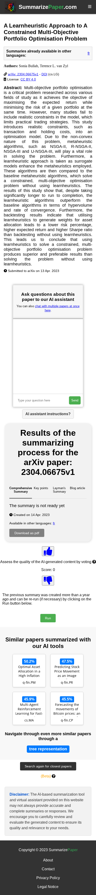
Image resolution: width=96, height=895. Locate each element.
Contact (48, 869)
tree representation (48, 749)
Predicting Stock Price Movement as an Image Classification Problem (66, 672)
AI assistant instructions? (48, 414)
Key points (41, 488)
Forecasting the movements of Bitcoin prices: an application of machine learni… (66, 709)
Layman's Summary (59, 489)
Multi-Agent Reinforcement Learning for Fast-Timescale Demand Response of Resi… (29, 709)
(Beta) (46, 776)
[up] (48, 551)
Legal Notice (48, 887)
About (48, 860)
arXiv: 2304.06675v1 (23, 74)
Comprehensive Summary (20, 489)
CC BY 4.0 (28, 79)
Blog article (77, 488)
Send (74, 400)
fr (89, 53)
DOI (44, 74)
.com (48, 7)
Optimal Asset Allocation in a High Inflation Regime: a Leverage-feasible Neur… (29, 672)
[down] (48, 580)
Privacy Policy (48, 878)
